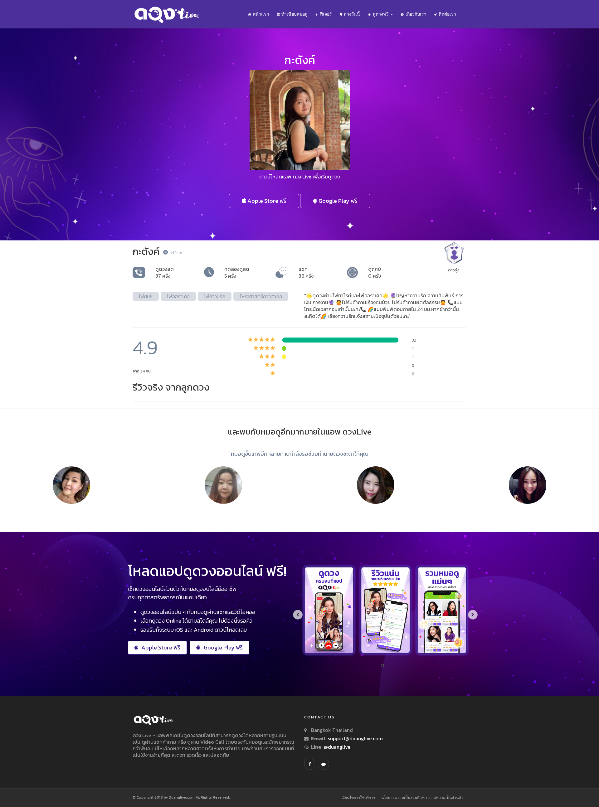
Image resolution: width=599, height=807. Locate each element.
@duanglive (336, 747)
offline (176, 252)
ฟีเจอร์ (326, 14)
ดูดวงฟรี (381, 14)
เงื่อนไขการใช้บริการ (358, 797)
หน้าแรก (261, 14)
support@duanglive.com (355, 738)
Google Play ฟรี (337, 201)
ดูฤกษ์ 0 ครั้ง (374, 272)
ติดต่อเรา (447, 14)
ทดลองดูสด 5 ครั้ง (236, 272)
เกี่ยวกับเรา (416, 14)
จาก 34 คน (142, 371)
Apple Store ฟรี (266, 201)
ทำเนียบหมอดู (294, 14)
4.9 (145, 347)
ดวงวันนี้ (352, 14)
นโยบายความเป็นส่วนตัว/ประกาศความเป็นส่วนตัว (422, 797)
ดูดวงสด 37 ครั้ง (164, 272)
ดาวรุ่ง (454, 270)
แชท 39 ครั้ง (306, 272)
